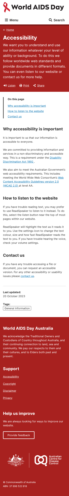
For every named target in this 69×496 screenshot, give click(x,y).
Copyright (9, 383)
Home (10, 29)
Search (59, 20)
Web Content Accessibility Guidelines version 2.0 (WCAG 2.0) (33, 181)
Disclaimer (9, 390)
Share (40, 85)
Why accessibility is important (27, 105)
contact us (27, 276)
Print (26, 85)
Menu (13, 20)
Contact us (15, 116)
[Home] (34, 7)
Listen (11, 85)
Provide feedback (19, 435)
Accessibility (11, 376)
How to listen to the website (26, 111)
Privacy (7, 398)
